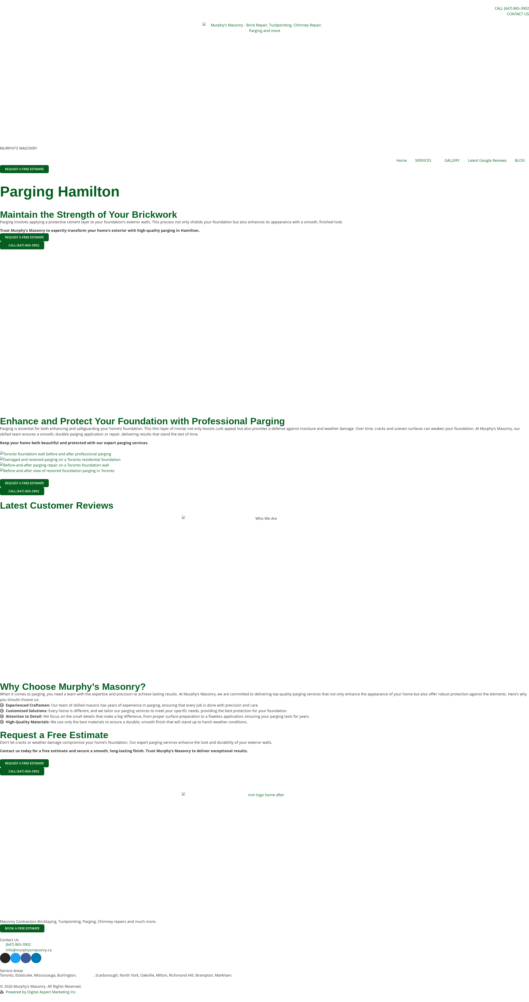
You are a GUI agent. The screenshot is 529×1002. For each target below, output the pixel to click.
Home (401, 160)
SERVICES (423, 160)
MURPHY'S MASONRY (18, 148)
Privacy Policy (94, 986)
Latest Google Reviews (487, 160)
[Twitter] (15, 958)
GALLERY (452, 160)
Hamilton (85, 975)
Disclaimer (120, 986)
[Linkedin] (36, 958)
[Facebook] (26, 958)
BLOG (520, 160)
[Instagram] (5, 958)
